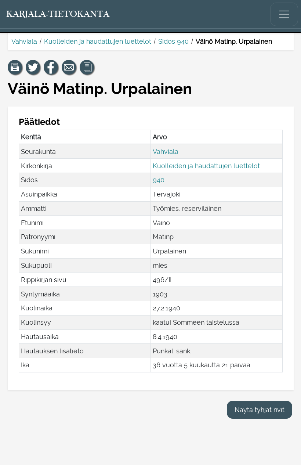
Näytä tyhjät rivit (259, 410)
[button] (15, 67)
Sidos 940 (173, 41)
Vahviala (24, 41)
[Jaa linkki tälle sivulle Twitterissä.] (33, 67)
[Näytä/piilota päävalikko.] (284, 14)
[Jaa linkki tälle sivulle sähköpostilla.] (69, 67)
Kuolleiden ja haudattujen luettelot (97, 41)
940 (158, 180)
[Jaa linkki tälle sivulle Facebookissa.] (51, 67)
